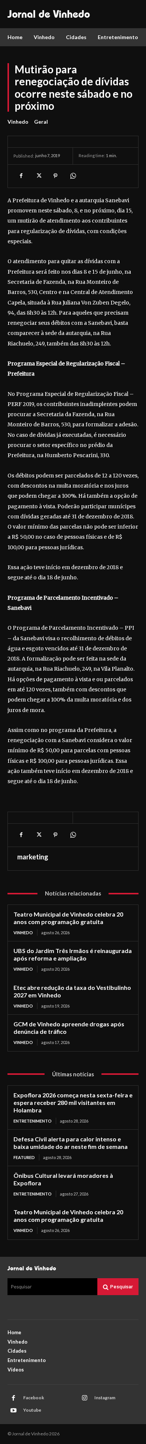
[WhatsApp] (72, 175)
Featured (24, 1157)
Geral (41, 121)
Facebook (33, 1397)
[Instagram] (85, 1398)
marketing (32, 857)
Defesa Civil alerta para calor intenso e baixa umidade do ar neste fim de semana (70, 1142)
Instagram (104, 1397)
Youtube (32, 1410)
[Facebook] (20, 175)
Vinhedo (17, 121)
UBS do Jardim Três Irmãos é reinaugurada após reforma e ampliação (72, 954)
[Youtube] (13, 1411)
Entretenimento (32, 1120)
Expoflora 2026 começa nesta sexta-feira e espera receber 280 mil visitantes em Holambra (73, 1102)
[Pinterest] (55, 175)
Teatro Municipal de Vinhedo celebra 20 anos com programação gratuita (68, 918)
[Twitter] (38, 175)
